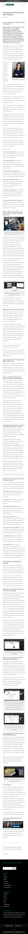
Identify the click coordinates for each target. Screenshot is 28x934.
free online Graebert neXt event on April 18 (14, 829)
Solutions (6, 881)
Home (5, 875)
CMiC (5, 900)
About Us (6, 877)
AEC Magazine (18, 849)
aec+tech (7, 29)
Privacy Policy (9, 925)
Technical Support (7, 885)
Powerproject (7, 904)
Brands (5, 879)
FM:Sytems (6, 894)
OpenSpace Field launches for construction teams (14, 915)
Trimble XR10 (6, 906)
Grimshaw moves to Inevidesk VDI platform (13, 917)
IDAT (5, 902)
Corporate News (7, 887)
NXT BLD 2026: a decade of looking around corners (14, 912)
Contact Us (6, 883)
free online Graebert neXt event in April (13, 41)
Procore (5, 898)
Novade (5, 896)
